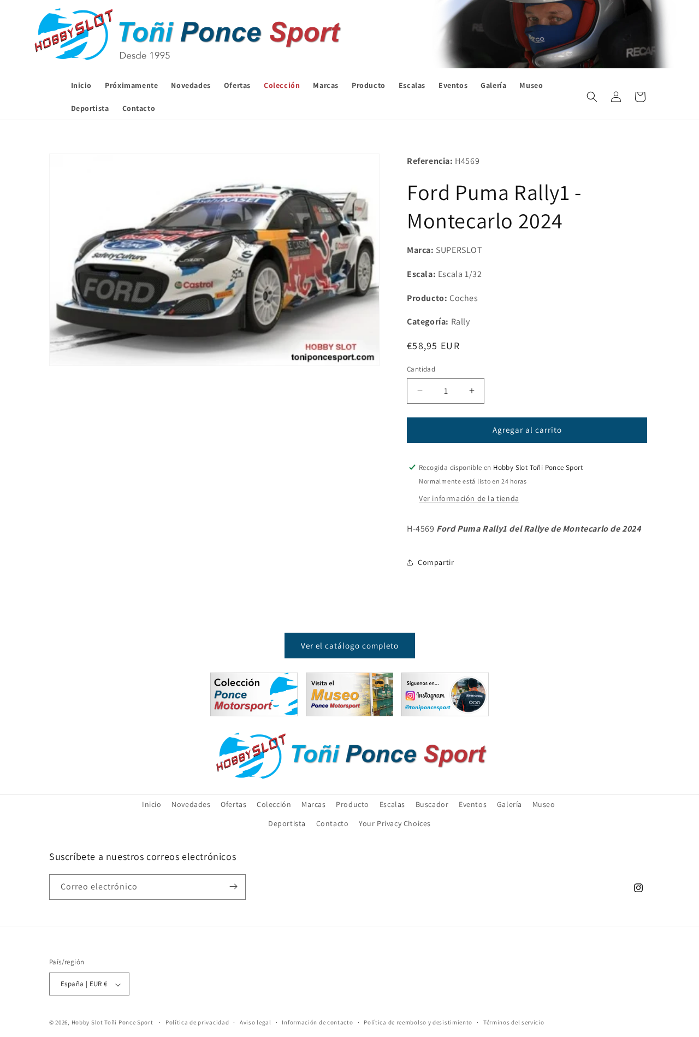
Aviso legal (255, 1022)
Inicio (152, 804)
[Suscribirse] (233, 886)
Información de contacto (317, 1022)
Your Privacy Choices (395, 824)
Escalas (392, 804)
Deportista (287, 824)
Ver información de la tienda (469, 498)
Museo (543, 804)
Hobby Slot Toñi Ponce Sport (112, 1023)
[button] (592, 97)
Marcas (313, 804)
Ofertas (233, 804)
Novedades (190, 804)
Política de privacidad (197, 1022)
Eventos (473, 804)
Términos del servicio (513, 1022)
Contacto (332, 824)
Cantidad (421, 369)
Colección (274, 804)
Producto (352, 804)
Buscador (432, 804)
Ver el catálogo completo (350, 645)
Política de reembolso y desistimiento (418, 1022)
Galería (509, 804)
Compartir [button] (436, 562)
